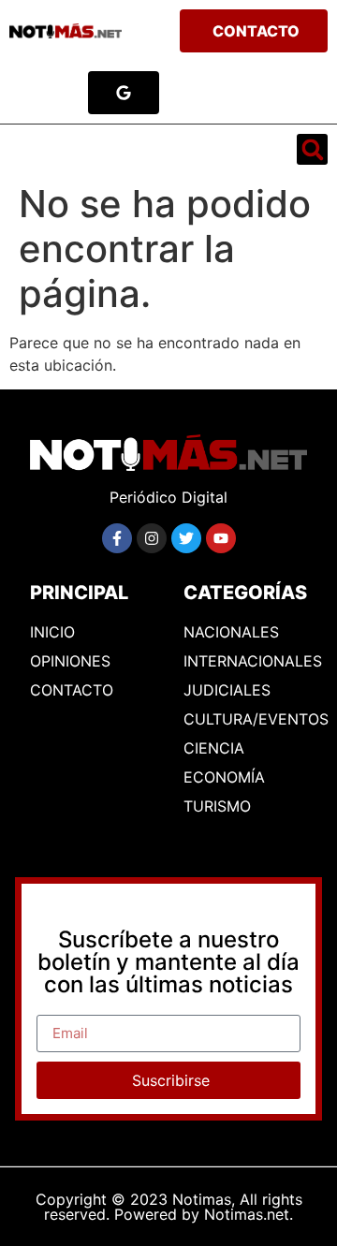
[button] (33, 149)
